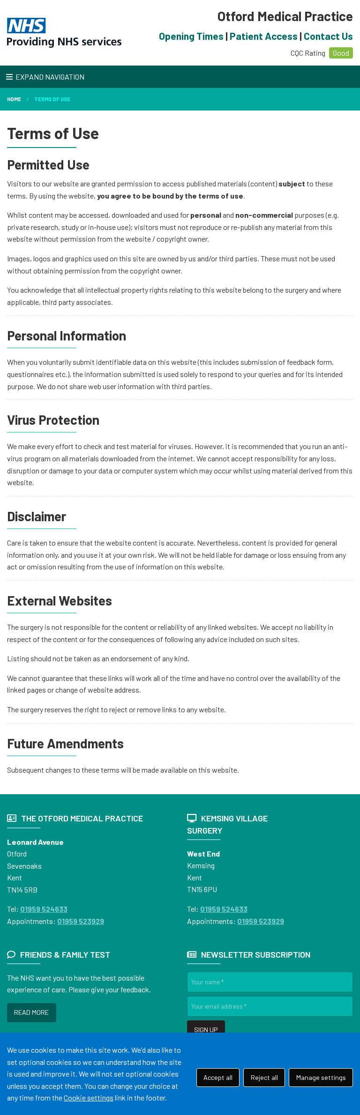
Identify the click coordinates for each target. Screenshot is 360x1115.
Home (14, 99)
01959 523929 (80, 920)
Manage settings (321, 1077)
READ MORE (31, 1012)
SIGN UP (206, 1030)
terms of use (52, 99)
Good (341, 52)
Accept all (217, 1077)
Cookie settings (88, 1097)
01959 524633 (44, 908)
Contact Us (328, 36)
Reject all (264, 1077)
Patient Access (264, 36)
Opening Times (191, 36)
